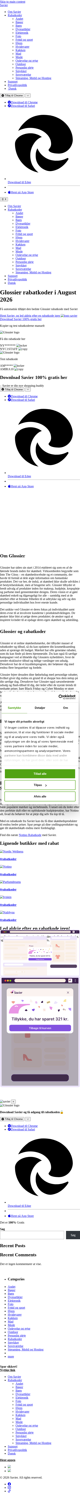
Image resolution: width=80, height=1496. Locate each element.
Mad (18, 53)
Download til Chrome (24, 102)
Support (12, 81)
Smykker (21, 71)
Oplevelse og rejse (27, 60)
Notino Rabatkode (30, 835)
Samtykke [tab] (14, 707)
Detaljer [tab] (40, 707)
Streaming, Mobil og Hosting (33, 78)
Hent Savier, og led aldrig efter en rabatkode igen (30, 315)
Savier (4, 5)
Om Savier (14, 11)
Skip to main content (12, 1)
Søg (2, 1229)
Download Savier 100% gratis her (21, 319)
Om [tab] (65, 707)
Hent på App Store (22, 192)
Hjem (19, 43)
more (11, 1356)
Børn (19, 25)
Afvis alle (40, 796)
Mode (19, 57)
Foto (18, 36)
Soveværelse (23, 74)
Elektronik (22, 32)
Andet (19, 18)
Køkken (20, 50)
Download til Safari (23, 105)
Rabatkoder (15, 15)
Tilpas (38, 785)
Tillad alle (40, 773)
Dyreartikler (23, 29)
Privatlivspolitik (17, 85)
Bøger (19, 22)
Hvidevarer (22, 46)
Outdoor (21, 64)
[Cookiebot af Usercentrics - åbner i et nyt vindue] (59, 697)
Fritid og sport (24, 39)
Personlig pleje (25, 67)
